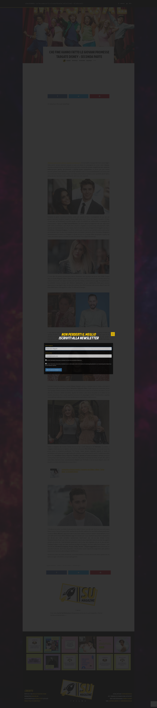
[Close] (113, 334)
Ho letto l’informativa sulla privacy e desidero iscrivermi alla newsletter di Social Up (64, 360)
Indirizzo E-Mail (48, 352)
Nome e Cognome (49, 345)
